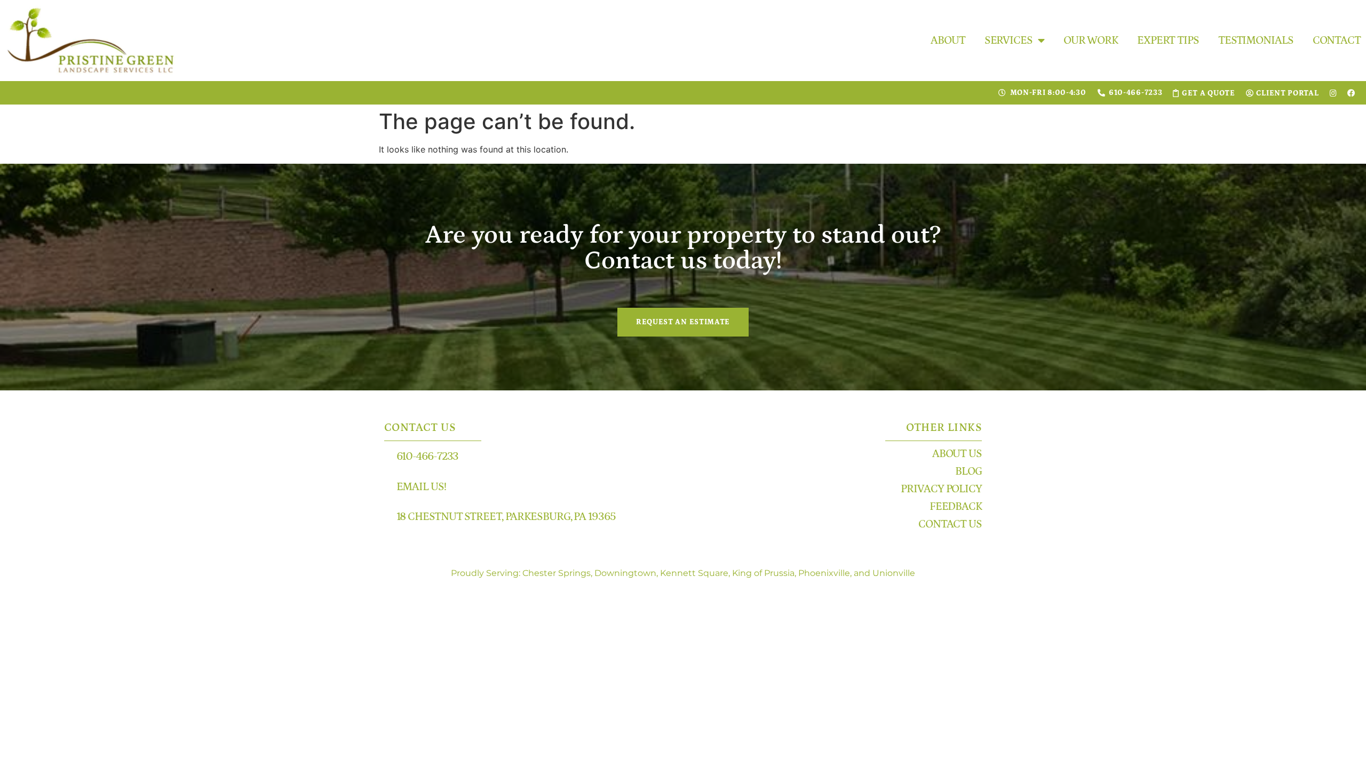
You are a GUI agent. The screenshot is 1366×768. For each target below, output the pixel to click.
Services (1008, 40)
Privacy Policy (941, 489)
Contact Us (950, 524)
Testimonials (1255, 40)
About (948, 40)
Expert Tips (1168, 40)
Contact (1337, 40)
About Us (957, 454)
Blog (968, 471)
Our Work (1090, 40)
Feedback (956, 506)
